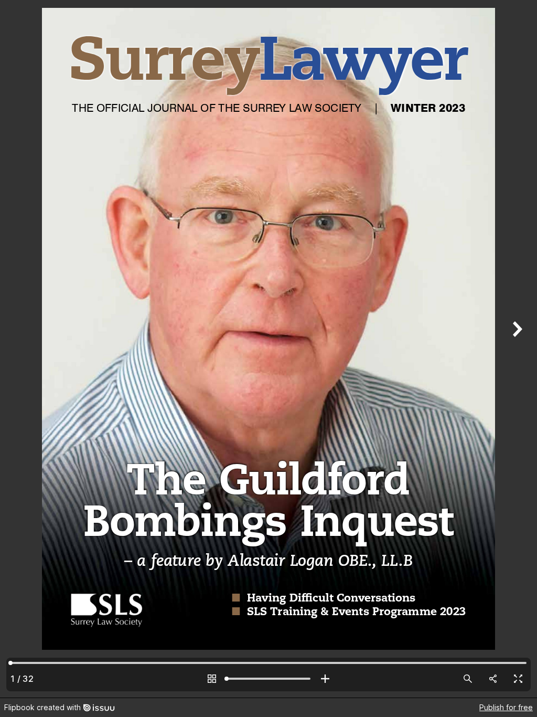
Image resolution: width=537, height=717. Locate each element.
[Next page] (516, 349)
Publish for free (506, 707)
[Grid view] (211, 678)
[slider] (268, 678)
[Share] (492, 678)
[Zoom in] (325, 678)
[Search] (467, 678)
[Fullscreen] (518, 678)
